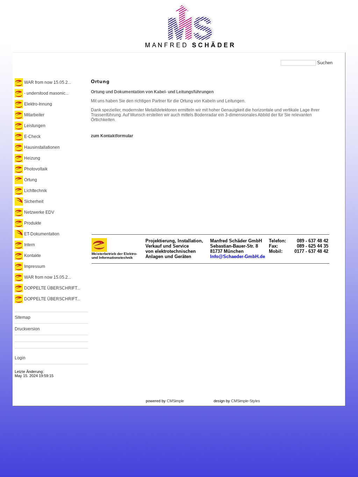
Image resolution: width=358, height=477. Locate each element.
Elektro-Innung (38, 104)
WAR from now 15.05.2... (47, 82)
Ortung (30, 179)
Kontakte (32, 255)
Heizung (32, 158)
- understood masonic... (46, 93)
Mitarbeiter (34, 114)
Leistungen (34, 125)
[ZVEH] (99, 250)
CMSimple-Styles (245, 401)
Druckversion (27, 328)
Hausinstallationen (42, 147)
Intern (29, 244)
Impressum (34, 266)
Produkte (32, 223)
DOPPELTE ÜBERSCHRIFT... (52, 288)
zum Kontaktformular (112, 135)
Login (20, 357)
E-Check (32, 136)
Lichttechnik (35, 190)
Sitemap (22, 317)
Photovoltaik (36, 169)
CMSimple (175, 401)
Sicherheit (33, 201)
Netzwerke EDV (39, 212)
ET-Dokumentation (41, 234)
